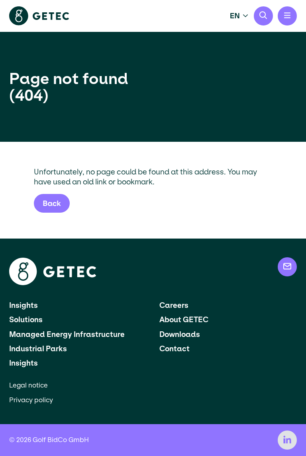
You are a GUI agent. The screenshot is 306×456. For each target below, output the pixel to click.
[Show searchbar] (263, 15)
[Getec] (52, 283)
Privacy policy (31, 400)
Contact (174, 348)
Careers (173, 305)
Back (52, 203)
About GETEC (183, 319)
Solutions (26, 319)
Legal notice (28, 385)
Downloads (179, 334)
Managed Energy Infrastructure (67, 334)
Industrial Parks (38, 348)
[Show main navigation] (287, 15)
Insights (23, 305)
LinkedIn (287, 440)
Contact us (287, 266)
